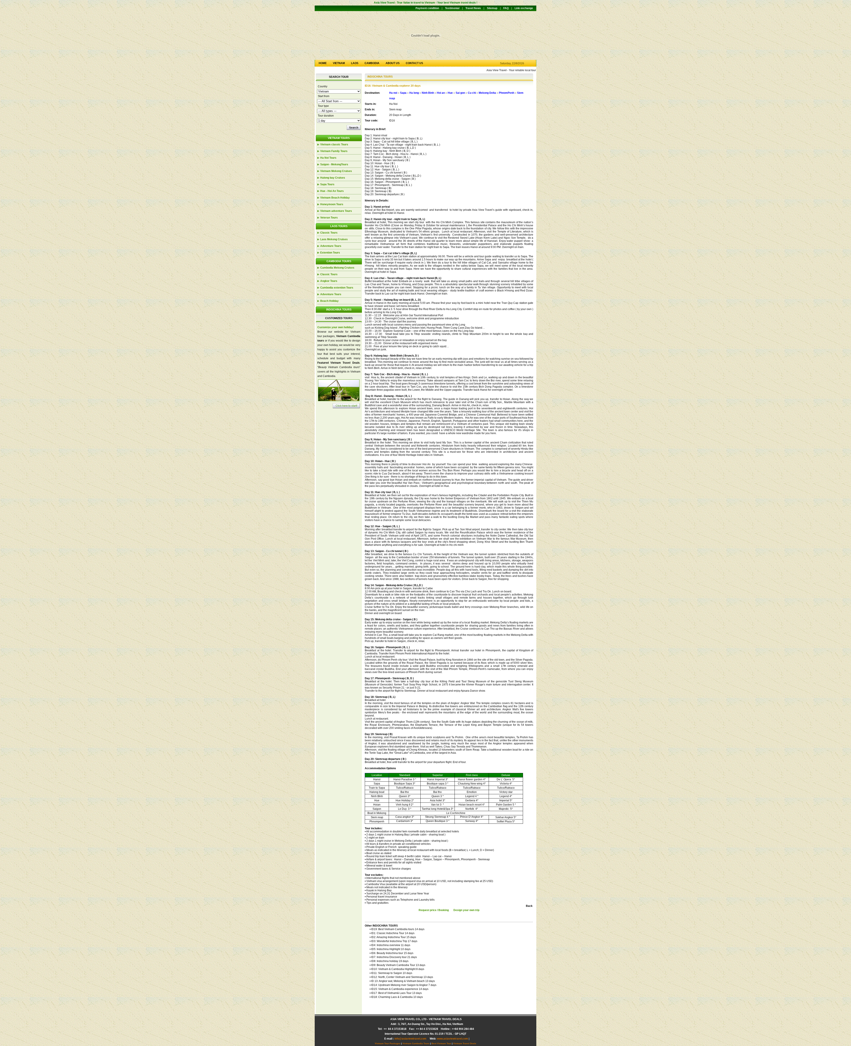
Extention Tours (330, 252)
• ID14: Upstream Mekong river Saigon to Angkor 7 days (403, 985)
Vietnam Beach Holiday (335, 197)
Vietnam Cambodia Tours (415, 1043)
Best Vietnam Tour (441, 1043)
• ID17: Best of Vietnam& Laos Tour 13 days (396, 993)
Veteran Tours (329, 217)
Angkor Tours (328, 281)
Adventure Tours (330, 246)
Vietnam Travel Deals (464, 1043)
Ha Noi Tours (328, 157)
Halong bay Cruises (332, 177)
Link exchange (524, 8)
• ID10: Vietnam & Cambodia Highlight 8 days (397, 969)
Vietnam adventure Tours (336, 211)
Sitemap (492, 8)
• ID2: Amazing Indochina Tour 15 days (393, 937)
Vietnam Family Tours (333, 151)
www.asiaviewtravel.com (452, 1038)
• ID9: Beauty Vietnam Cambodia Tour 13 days (397, 965)
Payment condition (427, 8)
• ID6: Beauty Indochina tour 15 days (391, 953)
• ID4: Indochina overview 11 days (390, 945)
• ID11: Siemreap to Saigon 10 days (391, 973)
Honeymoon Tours (331, 204)
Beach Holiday (329, 300)
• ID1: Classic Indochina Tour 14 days (392, 933)
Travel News (473, 8)
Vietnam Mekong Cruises (336, 171)
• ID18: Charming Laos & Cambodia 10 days (396, 997)
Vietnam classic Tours (334, 144)
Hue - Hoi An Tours (332, 191)
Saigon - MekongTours (334, 164)
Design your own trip (466, 910)
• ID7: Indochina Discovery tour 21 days (393, 957)
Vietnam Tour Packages (387, 1043)
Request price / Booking (434, 910)
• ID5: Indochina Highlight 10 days (390, 949)
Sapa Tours (327, 184)
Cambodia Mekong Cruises (337, 267)
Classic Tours (329, 232)
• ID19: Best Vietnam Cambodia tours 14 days (397, 929)
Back (529, 905)
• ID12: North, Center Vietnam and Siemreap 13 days (401, 977)
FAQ (506, 8)
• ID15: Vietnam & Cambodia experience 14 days (399, 989)
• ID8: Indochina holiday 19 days (389, 961)
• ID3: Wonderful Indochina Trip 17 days (393, 941)
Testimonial (452, 8)
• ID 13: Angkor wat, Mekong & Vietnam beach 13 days (402, 981)
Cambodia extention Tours (336, 287)
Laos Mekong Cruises (334, 239)
